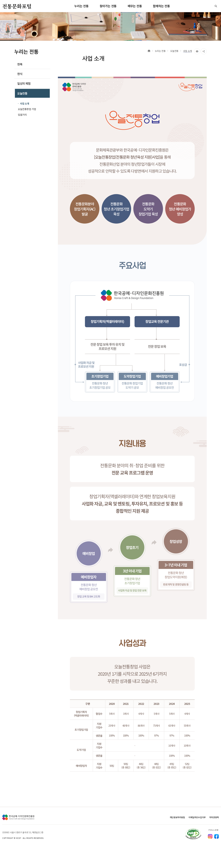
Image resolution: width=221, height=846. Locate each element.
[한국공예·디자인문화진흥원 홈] (18, 817)
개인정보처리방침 (177, 817)
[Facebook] (216, 836)
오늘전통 (22, 93)
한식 (19, 74)
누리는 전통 (81, 6)
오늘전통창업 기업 (27, 109)
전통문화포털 (16, 6)
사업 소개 (24, 103)
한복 (19, 64)
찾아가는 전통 (108, 6)
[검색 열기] (216, 6)
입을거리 (22, 114)
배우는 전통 (135, 6)
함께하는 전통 (161, 6)
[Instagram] (210, 836)
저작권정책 (214, 817)
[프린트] (197, 51)
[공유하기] (204, 51)
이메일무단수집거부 (197, 817)
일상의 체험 (23, 83)
